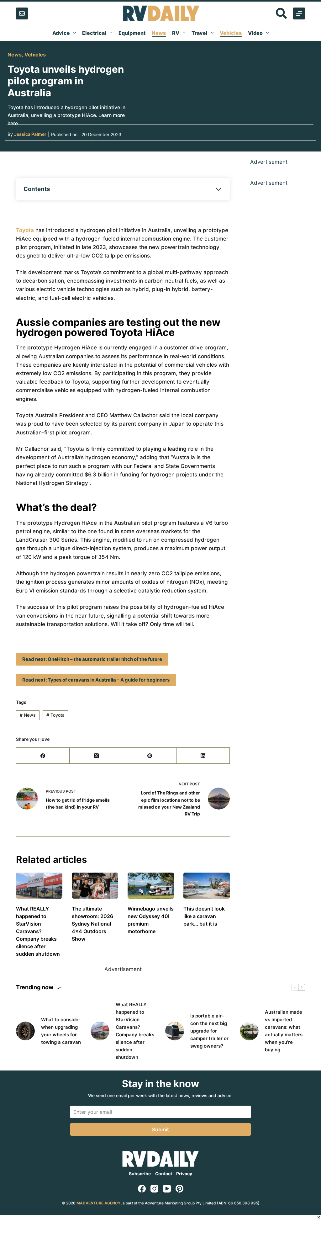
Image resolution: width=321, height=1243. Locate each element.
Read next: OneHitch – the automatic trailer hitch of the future (92, 659)
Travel (200, 33)
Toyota (25, 230)
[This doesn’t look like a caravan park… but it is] (206, 886)
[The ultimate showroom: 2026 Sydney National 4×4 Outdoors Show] (95, 886)
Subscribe (140, 1173)
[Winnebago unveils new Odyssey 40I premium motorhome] (151, 886)
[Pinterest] (149, 756)
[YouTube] (167, 1189)
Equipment (131, 33)
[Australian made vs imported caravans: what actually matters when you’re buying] (249, 1031)
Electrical (94, 33)
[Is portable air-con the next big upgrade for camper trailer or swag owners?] (174, 1031)
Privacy (184, 1173)
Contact (163, 1173)
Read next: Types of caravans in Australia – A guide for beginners (96, 680)
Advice (61, 33)
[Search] (281, 13)
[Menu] (299, 13)
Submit (160, 1129)
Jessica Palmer (30, 134)
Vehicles (231, 33)
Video (255, 33)
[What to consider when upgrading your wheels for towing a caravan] (25, 1031)
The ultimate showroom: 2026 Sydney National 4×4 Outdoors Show (92, 924)
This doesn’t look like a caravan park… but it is (204, 916)
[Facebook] (43, 756)
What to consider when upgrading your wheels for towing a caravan (61, 1031)
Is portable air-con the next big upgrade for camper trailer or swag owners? (209, 1031)
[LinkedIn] (203, 756)
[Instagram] (154, 1189)
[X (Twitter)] (96, 756)
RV (175, 33)
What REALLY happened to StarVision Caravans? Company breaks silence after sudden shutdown (38, 931)
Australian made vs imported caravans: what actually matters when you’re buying (284, 1031)
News (159, 33)
